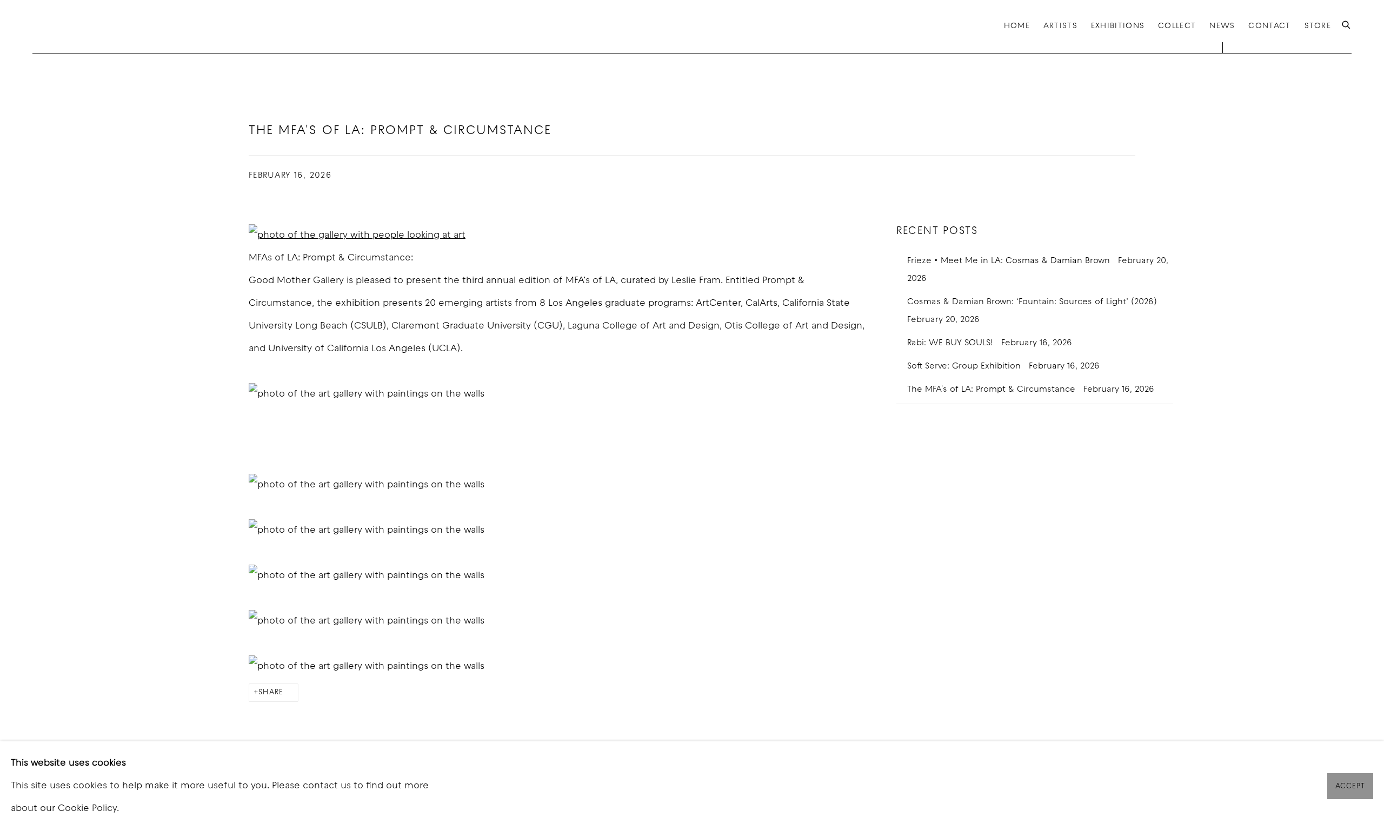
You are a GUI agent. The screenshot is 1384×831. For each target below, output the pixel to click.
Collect (1177, 26)
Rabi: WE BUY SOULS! (951, 343)
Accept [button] (1350, 786)
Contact (1269, 26)
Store (1318, 26)
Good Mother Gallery (86, 26)
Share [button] (270, 692)
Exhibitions (1118, 26)
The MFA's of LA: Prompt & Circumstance (992, 389)
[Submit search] (1347, 26)
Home (1017, 26)
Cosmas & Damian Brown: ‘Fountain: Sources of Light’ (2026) (1033, 302)
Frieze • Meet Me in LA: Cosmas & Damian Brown (1010, 261)
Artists (1060, 26)
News (1222, 26)
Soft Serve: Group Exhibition (965, 366)
